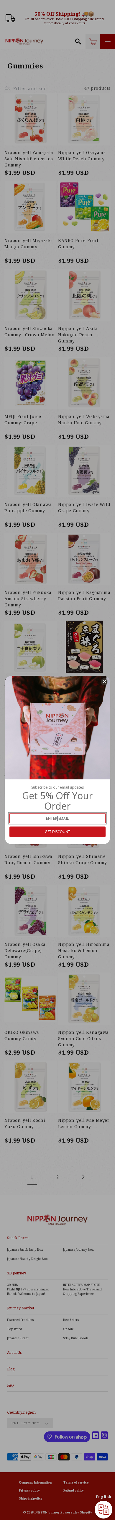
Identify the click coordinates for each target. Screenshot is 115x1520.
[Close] (104, 681)
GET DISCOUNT (57, 831)
